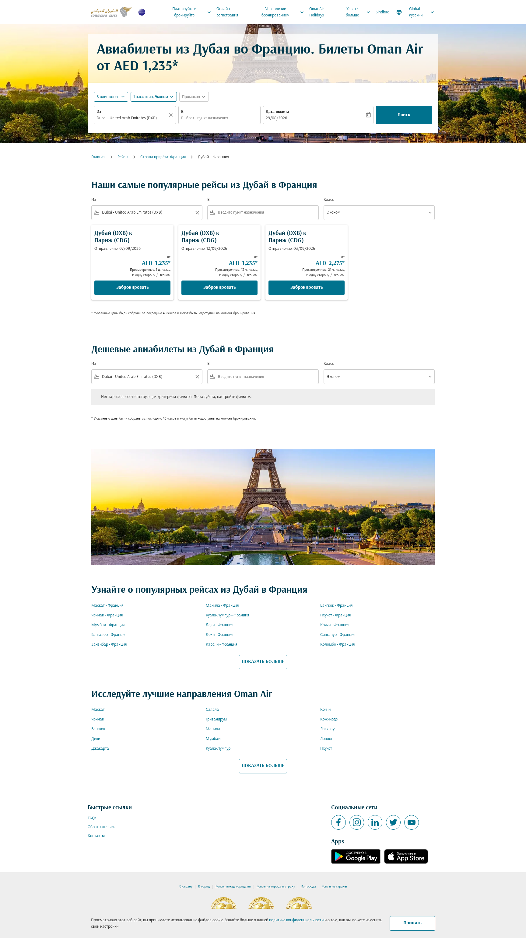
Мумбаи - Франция (107, 625)
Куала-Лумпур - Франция (227, 615)
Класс (329, 199)
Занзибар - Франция (109, 644)
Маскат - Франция (107, 605)
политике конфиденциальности (296, 920)
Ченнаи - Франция (107, 615)
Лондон (326, 739)
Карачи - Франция (221, 644)
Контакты (96, 836)
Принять (412, 923)
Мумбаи (213, 739)
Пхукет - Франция (335, 615)
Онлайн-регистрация (227, 12)
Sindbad (382, 12)
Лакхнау (327, 729)
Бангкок (98, 729)
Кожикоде (329, 719)
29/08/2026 (276, 118)
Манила (213, 729)
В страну (185, 886)
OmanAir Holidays (316, 12)
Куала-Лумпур (218, 748)
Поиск (404, 115)
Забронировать (132, 287)
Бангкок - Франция (336, 605)
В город (204, 886)
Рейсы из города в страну (276, 886)
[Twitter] (393, 822)
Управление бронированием (283, 12)
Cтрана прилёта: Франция (163, 157)
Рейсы (122, 157)
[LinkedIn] (375, 822)
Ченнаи (97, 719)
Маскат (98, 709)
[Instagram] (356, 822)
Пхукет (326, 748)
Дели (95, 739)
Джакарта (100, 748)
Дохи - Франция (219, 635)
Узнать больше (358, 12)
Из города (308, 886)
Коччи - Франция (334, 625)
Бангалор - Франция (108, 635)
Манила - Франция (222, 605)
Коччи (325, 709)
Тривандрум (216, 719)
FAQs (92, 818)
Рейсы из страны (334, 886)
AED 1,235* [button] (146, 66)
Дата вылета (277, 112)
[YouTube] (411, 822)
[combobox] (131, 118)
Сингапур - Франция (337, 635)
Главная (98, 157)
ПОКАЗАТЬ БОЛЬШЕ (263, 661)
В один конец (107, 97)
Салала (212, 709)
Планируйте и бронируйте (192, 12)
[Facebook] (338, 822)
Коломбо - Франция (337, 644)
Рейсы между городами (233, 886)
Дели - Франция (219, 625)
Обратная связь (101, 827)
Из (98, 112)
